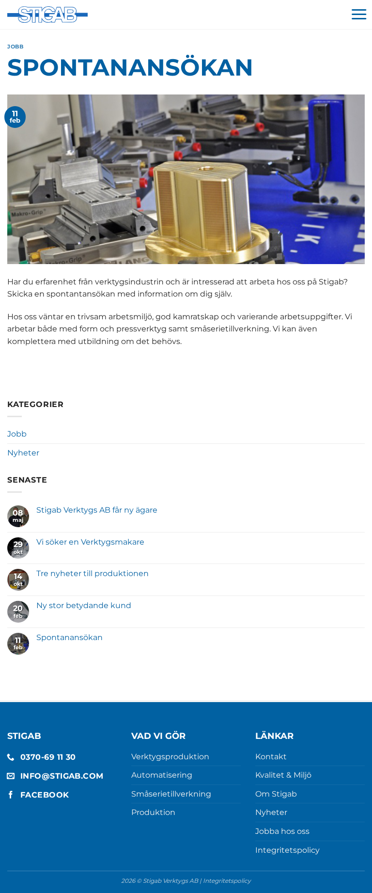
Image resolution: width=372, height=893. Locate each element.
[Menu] (359, 14)
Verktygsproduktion (170, 756)
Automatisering (161, 775)
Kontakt (271, 756)
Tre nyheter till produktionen (92, 573)
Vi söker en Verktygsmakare (90, 542)
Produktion (153, 812)
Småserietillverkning (171, 794)
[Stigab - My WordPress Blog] (47, 14)
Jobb (15, 46)
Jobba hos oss (282, 831)
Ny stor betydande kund (83, 605)
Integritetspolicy (287, 850)
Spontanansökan (69, 637)
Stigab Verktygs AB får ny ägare (96, 510)
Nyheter (23, 452)
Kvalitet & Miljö (283, 775)
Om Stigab (276, 794)
